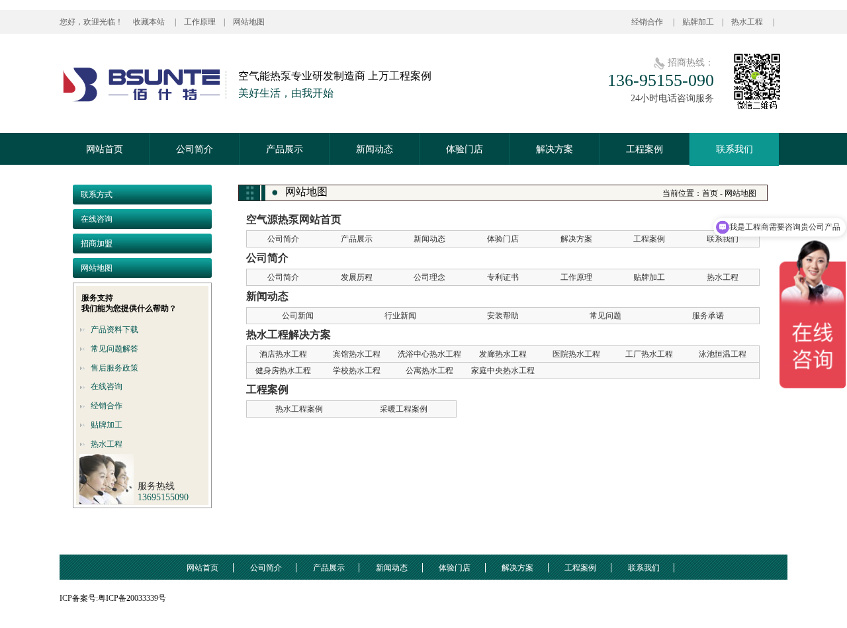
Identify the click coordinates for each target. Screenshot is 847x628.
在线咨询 (96, 219)
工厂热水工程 (649, 354)
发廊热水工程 (503, 354)
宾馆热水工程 (356, 354)
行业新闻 (400, 315)
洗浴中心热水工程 (429, 354)
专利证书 (503, 277)
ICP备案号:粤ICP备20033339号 (113, 598)
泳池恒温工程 (722, 354)
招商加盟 (96, 243)
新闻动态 (374, 149)
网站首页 (104, 149)
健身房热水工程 (283, 370)
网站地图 (249, 21)
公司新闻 (298, 315)
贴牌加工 (698, 21)
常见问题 (605, 315)
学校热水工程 (356, 370)
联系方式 (96, 194)
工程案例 (644, 149)
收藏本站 (150, 21)
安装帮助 (503, 315)
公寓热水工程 (429, 370)
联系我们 (734, 149)
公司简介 (194, 149)
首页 (710, 193)
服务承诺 (708, 315)
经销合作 (648, 21)
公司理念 (429, 277)
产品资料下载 (114, 329)
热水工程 (748, 21)
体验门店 (464, 149)
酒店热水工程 (283, 354)
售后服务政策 (114, 368)
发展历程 (357, 277)
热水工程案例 (299, 409)
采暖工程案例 (403, 409)
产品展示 (284, 149)
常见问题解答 (114, 348)
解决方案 (554, 149)
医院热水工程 (576, 354)
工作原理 (200, 21)
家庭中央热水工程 (503, 370)
